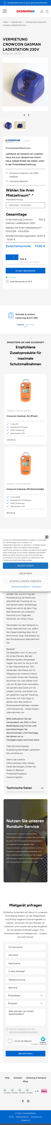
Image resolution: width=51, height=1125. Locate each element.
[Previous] (24, 115)
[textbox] (23, 995)
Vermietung (16, 22)
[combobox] (25, 995)
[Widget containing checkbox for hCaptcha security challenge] (27, 1041)
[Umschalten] (42, 787)
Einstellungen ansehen (25, 581)
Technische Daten (19, 788)
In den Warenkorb (26, 270)
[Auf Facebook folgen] (23, 1101)
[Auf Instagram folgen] (28, 1101)
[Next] (28, 115)
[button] (46, 537)
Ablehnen (25, 573)
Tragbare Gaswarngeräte (19, 410)
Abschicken (25, 1053)
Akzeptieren (25, 565)
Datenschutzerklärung (20, 586)
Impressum (37, 586)
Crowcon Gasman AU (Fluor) (22, 416)
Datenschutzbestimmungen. (23, 1032)
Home (5, 22)
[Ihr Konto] (41, 11)
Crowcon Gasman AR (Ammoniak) (25, 489)
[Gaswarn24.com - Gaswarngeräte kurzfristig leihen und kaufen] (25, 11)
